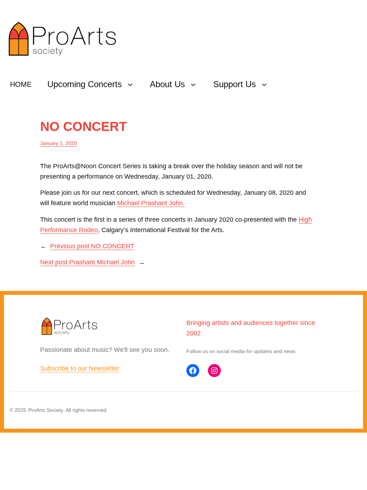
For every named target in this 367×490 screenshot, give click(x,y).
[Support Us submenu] (264, 84)
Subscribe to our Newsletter (79, 368)
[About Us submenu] (193, 84)
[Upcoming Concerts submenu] (130, 84)
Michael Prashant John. (151, 203)
